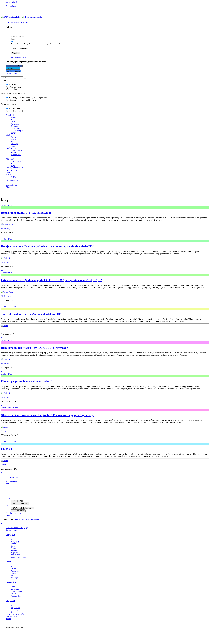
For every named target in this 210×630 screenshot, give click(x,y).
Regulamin (15, 126)
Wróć (13, 539)
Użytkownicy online (18, 130)
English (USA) (17, 501)
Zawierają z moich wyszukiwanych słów (28, 98)
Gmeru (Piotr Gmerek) (9, 306)
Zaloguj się (15, 53)
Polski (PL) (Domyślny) (20, 503)
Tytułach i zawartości (17, 109)
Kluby (8, 172)
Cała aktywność (17, 161)
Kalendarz (15, 124)
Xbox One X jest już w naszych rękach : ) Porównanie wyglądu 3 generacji (47, 415)
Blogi (13, 119)
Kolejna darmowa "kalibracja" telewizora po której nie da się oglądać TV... (48, 246)
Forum (13, 117)
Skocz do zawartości (9, 2)
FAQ (13, 141)
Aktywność (10, 159)
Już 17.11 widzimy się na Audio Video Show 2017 (31, 313)
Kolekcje (14, 144)
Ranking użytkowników (15, 168)
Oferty (8, 135)
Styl (7, 506)
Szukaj (13, 163)
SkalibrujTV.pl (6, 205)
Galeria (13, 122)
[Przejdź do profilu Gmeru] (4, 326)
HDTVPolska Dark (18, 511)
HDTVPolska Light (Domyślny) (22, 508)
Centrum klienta (17, 150)
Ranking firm (16, 155)
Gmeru (3, 330)
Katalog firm (11, 148)
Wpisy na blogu (15, 87)
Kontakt (9, 515)
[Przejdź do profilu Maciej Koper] (7, 224)
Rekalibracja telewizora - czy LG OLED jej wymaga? (34, 347)
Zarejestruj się (11, 73)
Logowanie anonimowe (20, 48)
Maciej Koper (6, 228)
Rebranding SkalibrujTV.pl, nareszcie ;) (26, 212)
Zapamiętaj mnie (17, 44)
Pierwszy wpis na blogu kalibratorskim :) (26, 381)
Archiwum (15, 137)
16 (2, 271)
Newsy (13, 139)
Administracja (16, 128)
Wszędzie (12, 84)
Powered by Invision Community (26, 519)
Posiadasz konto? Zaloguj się (17, 22)
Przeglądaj (10, 115)
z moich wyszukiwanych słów (24, 100)
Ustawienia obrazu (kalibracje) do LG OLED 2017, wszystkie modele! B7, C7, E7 (51, 280)
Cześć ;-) (6, 448)
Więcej (13, 133)
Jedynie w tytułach (16, 111)
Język (8, 498)
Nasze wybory (11, 170)
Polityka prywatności (14, 513)
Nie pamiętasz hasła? (19, 57)
